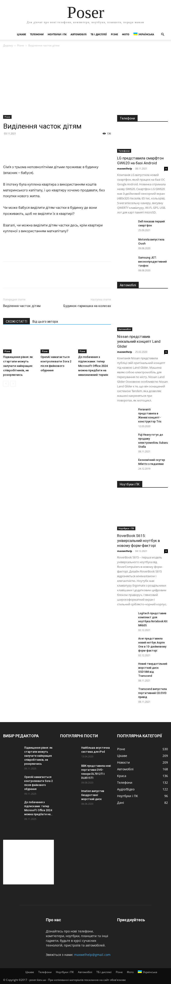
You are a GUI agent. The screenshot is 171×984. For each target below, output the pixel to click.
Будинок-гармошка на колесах (87, 306)
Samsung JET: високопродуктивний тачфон (152, 261)
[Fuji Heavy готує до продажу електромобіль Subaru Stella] (126, 439)
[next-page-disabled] (13, 383)
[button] (162, 34)
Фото (125, 34)
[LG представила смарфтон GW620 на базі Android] (142, 140)
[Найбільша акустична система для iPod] (69, 752)
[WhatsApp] (38, 278)
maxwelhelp (124, 168)
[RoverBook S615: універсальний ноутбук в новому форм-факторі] (142, 511)
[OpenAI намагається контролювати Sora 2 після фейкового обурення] (57, 342)
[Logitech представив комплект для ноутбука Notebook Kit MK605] (126, 617)
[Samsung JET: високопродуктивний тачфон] (126, 262)
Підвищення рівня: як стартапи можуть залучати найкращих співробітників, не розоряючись (18, 365)
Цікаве (21, 34)
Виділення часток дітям (22, 306)
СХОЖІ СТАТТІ (16, 321)
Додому (8, 45)
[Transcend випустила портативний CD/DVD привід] (126, 693)
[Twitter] (17, 278)
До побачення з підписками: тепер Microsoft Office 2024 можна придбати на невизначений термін (93, 365)
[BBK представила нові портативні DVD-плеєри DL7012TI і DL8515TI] (69, 770)
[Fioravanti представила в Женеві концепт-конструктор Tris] (126, 413)
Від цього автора (45, 321)
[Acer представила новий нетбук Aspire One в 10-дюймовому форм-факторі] (126, 643)
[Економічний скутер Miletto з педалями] (126, 464)
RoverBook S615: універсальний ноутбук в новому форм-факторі (138, 540)
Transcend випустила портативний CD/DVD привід (152, 693)
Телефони (37, 34)
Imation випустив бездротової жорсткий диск (92, 795)
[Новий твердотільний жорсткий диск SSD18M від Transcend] (126, 668)
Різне (114, 34)
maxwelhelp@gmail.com (92, 955)
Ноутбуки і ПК (57, 34)
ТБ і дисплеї (99, 34)
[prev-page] (6, 383)
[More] (48, 278)
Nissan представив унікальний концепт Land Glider (139, 341)
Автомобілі (79, 34)
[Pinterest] (28, 278)
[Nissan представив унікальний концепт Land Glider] (142, 312)
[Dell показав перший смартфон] (126, 225)
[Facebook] (7, 278)
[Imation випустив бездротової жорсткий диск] (69, 795)
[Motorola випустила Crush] (126, 244)
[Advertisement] (85, 81)
